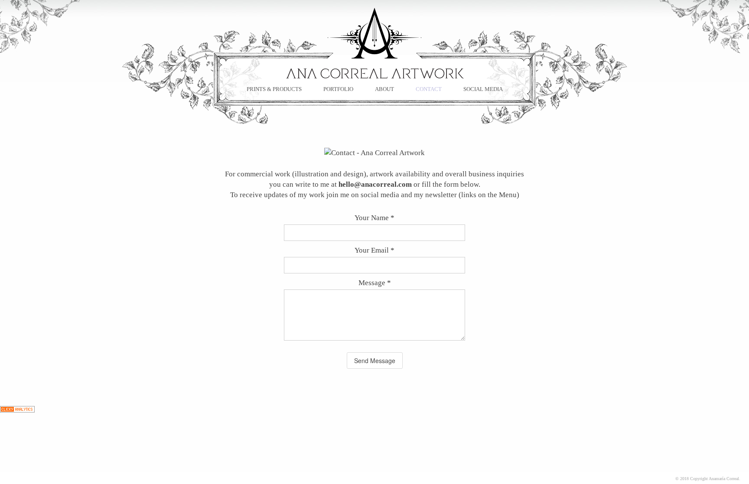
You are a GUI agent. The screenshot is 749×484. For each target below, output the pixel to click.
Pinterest (202, 152)
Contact (429, 89)
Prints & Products (274, 89)
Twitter (193, 152)
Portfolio (338, 89)
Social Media (483, 89)
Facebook (184, 152)
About (384, 89)
